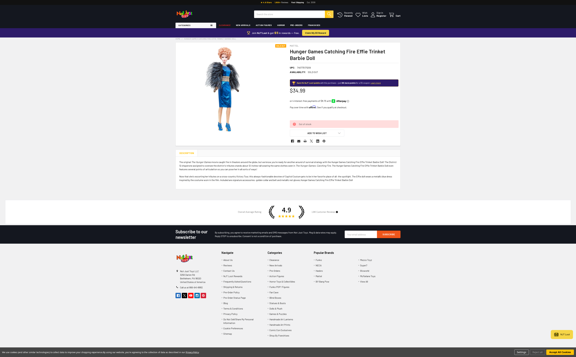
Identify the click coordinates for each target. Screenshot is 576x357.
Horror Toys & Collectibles (282, 281)
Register (381, 15)
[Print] (305, 141)
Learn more (376, 83)
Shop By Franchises (279, 335)
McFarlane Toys (367, 276)
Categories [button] (184, 25)
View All (364, 281)
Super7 (363, 265)
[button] (317, 133)
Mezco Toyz (366, 259)
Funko (319, 259)
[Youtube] (191, 295)
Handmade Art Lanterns (281, 319)
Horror (281, 25)
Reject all (537, 352)
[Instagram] (197, 295)
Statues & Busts (277, 303)
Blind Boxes (275, 297)
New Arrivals (243, 25)
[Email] (299, 141)
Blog (225, 303)
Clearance (225, 25)
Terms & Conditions (233, 308)
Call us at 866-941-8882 (191, 287)
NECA (319, 265)
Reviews (227, 265)
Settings (521, 352)
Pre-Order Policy (231, 292)
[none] (221, 88)
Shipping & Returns (233, 286)
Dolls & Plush (275, 308)
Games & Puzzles (278, 313)
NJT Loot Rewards (232, 276)
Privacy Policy (230, 313)
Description (186, 153)
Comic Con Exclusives (280, 330)
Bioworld (364, 270)
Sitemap (227, 333)
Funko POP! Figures (279, 286)
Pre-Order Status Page (234, 297)
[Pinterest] (324, 141)
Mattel (319, 276)
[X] (311, 141)
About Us (228, 259)
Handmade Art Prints (279, 324)
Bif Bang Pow (322, 281)
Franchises (314, 25)
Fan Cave (273, 292)
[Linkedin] (317, 141)
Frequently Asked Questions (237, 281)
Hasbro (319, 270)
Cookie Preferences (233, 328)
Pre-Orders (296, 25)
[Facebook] (292, 141)
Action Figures (264, 25)
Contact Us (229, 270)
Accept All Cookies (560, 352)
